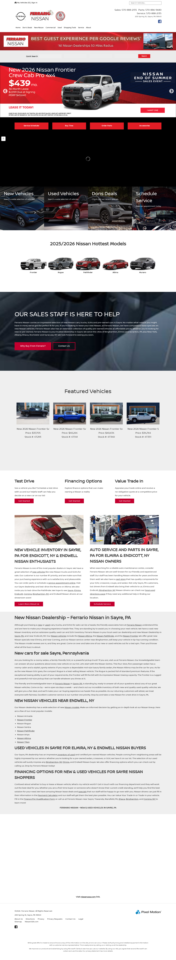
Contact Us (64, 346)
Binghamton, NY (41, 594)
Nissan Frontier (130, 636)
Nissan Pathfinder (105, 636)
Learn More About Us (28, 604)
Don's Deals (27, 28)
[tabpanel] (88, 90)
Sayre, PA (19, 636)
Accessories (144, 126)
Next (171, 93)
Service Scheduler (31, 126)
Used (60, 28)
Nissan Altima (85, 636)
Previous (5, 93)
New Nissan (39, 28)
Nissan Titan (23, 742)
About (88, 28)
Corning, (148, 799)
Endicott (19, 594)
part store (121, 579)
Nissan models (72, 707)
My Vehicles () (24, 3)
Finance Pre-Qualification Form (39, 799)
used (47, 625)
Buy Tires (69, 126)
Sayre (70, 590)
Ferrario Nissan (134, 625)
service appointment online (61, 583)
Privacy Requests (54, 919)
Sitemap (18, 922)
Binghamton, (132, 799)
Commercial (51, 28)
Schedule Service (102, 604)
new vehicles (38, 572)
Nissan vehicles (58, 636)
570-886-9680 (153, 10)
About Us (19, 919)
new (40, 625)
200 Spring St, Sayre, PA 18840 (148, 17)
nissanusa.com (88, 897)
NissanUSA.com (31, 922)
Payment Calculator (48, 795)
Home (18, 28)
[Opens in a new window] (159, 22)
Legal (80, 919)
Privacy (41, 919)
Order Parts (107, 126)
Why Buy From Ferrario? (33, 346)
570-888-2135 (129, 10)
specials (82, 791)
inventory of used (66, 755)
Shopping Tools (70, 28)
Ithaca (122, 799)
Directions (30, 919)
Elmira (77, 590)
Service (81, 28)
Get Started (24, 501)
